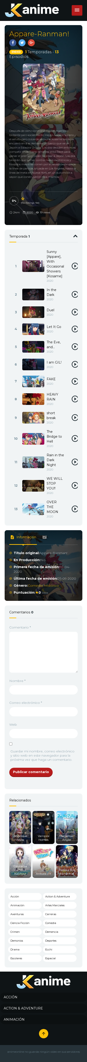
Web (13, 724)
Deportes (50, 940)
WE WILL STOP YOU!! (55, 483)
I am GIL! (54, 362)
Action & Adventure (57, 896)
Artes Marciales (54, 905)
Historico (51, 585)
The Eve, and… (54, 344)
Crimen (15, 931)
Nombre (17, 681)
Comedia (35, 585)
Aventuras (17, 914)
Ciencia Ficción (19, 923)
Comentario (20, 627)
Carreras (50, 914)
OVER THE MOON (52, 507)
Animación (17, 905)
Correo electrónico (25, 703)
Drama (14, 949)
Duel (50, 310)
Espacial (50, 958)
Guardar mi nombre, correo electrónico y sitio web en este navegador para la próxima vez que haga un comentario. (42, 755)
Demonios (16, 940)
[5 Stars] (23, 199)
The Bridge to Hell (54, 436)
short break (51, 415)
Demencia (51, 931)
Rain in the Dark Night (55, 460)
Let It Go (54, 327)
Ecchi (48, 949)
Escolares (16, 958)
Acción (14, 896)
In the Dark (51, 292)
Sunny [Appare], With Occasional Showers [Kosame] (55, 264)
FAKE (51, 379)
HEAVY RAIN (52, 396)
